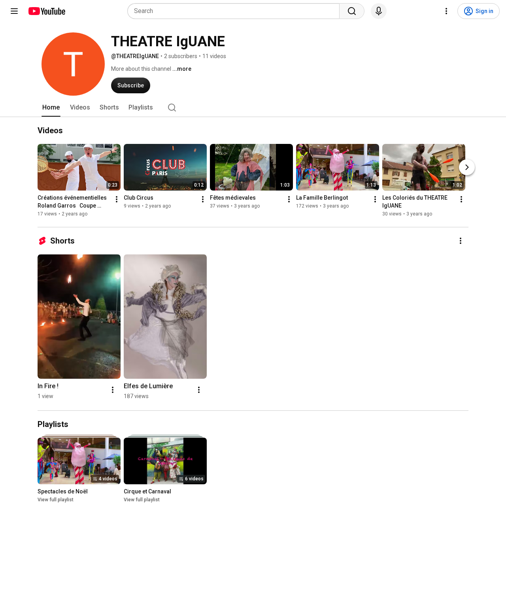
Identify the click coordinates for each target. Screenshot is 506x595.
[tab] (51, 107)
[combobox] (236, 11)
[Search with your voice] (379, 11)
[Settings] (446, 11)
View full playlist (56, 499)
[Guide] (14, 11)
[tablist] (253, 107)
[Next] (467, 167)
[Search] (351, 11)
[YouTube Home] (46, 11)
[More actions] (117, 199)
